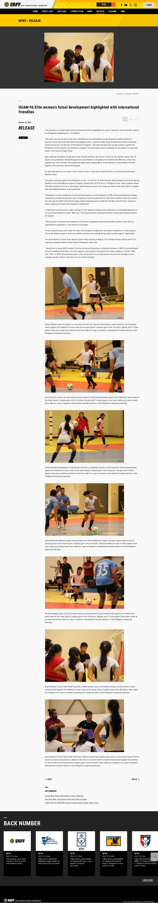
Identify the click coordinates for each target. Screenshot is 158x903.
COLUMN (112, 11)
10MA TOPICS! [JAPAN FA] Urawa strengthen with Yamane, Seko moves (72, 803)
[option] (15, 854)
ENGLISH (136, 94)
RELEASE (100, 11)
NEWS (89, 11)
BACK (134, 779)
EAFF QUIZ (62, 11)
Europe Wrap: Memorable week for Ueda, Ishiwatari (64, 796)
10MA (122, 11)
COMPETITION (77, 11)
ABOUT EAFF (47, 11)
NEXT (50, 779)
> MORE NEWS (147, 880)
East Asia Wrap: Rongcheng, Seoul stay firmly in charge (66, 799)
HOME (35, 11)
